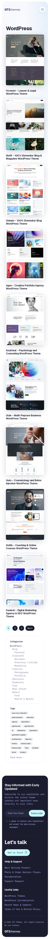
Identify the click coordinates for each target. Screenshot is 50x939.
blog (26, 748)
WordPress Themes (15, 896)
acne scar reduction (19, 713)
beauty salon (26, 743)
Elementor (18, 682)
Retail (16, 692)
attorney (28, 739)
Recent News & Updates (18, 905)
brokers (23, 752)
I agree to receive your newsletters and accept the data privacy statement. (26, 824)
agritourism (16, 726)
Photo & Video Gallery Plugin (23, 872)
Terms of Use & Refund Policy (23, 909)
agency (14, 722)
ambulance (21, 730)
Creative (17, 669)
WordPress (16, 646)
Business (19, 659)
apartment (33, 730)
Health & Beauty (24, 699)
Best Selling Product (17, 867)
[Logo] (12, 9)
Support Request (14, 881)
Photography (21, 672)
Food (17, 695)
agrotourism (28, 726)
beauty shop (16, 748)
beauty (14, 743)
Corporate (18, 655)
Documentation (13, 876)
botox (14, 752)
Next (30, 628)
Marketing (20, 665)
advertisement (17, 717)
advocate (30, 717)
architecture (16, 739)
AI (12, 730)
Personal (19, 652)
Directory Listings (26, 662)
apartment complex (19, 735)
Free (14, 685)
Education (18, 679)
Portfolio (20, 675)
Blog (14, 649)
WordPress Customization (19, 900)
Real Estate (19, 689)
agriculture (25, 722)
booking (35, 748)
